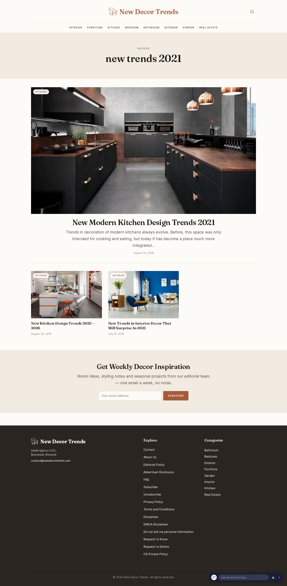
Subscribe (176, 395)
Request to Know (156, 539)
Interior (75, 27)
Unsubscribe (152, 494)
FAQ (146, 479)
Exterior (171, 27)
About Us (150, 457)
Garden (188, 27)
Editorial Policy (154, 464)
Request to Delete (156, 546)
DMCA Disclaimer (156, 524)
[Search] (252, 12)
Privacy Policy (153, 502)
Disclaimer (151, 517)
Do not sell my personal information (168, 531)
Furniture (95, 27)
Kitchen (114, 27)
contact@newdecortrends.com (50, 460)
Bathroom (152, 27)
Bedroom (132, 27)
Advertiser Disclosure (159, 472)
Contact (149, 449)
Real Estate (208, 27)
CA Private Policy (156, 554)
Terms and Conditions (159, 509)
